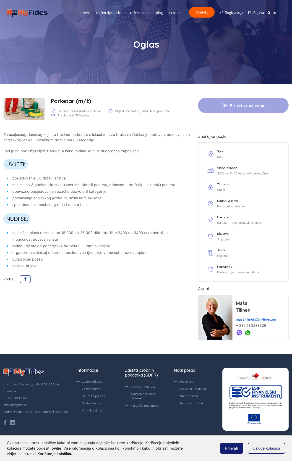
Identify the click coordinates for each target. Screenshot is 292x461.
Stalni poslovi (188, 396)
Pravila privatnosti (143, 387)
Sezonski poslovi (191, 403)
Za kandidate (91, 389)
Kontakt (202, 12)
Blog (159, 12)
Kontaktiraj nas (92, 410)
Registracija (234, 12)
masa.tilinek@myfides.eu (256, 319)
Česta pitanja (91, 403)
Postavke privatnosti (144, 405)
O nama (175, 12)
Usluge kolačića (266, 448)
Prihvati (231, 448)
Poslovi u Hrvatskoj (192, 389)
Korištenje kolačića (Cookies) (143, 396)
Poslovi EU (186, 381)
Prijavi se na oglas (247, 105)
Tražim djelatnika (108, 12)
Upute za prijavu (93, 396)
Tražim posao (138, 12)
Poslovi (83, 12)
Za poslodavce (92, 381)
